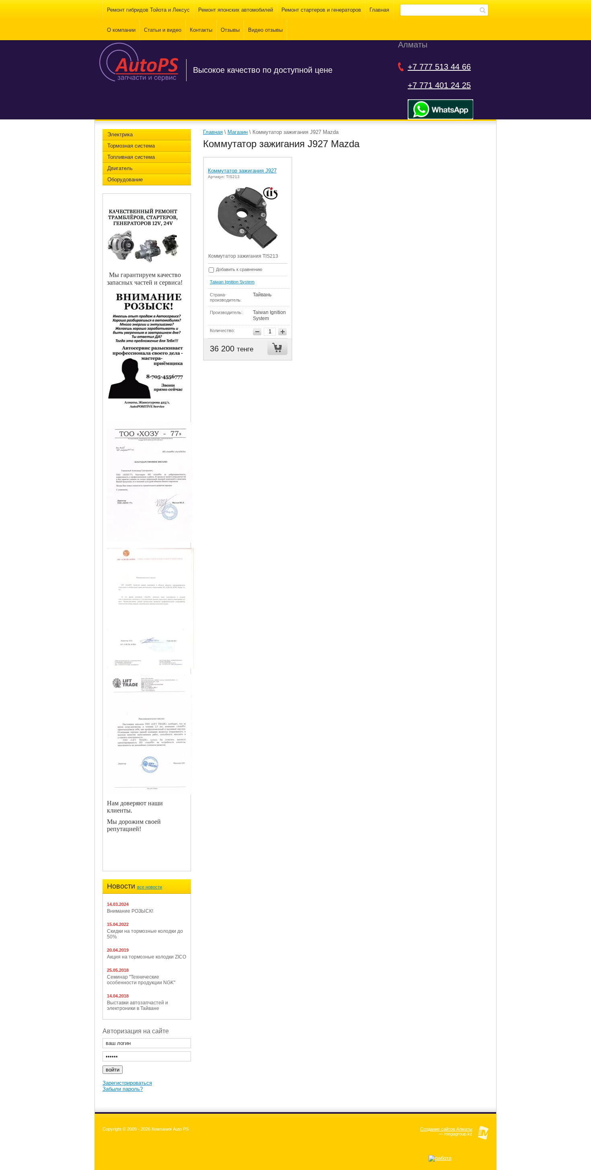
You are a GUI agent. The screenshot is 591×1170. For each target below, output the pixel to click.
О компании (121, 30)
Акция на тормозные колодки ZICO (146, 957)
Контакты (201, 30)
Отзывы (230, 30)
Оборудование (125, 180)
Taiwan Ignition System (232, 281)
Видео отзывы (265, 30)
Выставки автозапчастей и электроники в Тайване (137, 1005)
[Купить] (277, 348)
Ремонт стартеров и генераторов (321, 10)
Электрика (120, 134)
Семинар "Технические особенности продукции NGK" (141, 979)
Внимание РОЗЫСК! (130, 911)
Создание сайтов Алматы (446, 1129)
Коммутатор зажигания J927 (242, 171)
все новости (149, 887)
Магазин (238, 132)
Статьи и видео (162, 30)
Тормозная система (131, 146)
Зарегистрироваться (127, 1083)
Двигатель (120, 168)
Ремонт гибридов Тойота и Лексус (148, 10)
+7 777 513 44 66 (439, 66)
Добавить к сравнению (238, 269)
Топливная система (131, 157)
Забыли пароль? (123, 1089)
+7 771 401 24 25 (439, 85)
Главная (379, 10)
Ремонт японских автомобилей (235, 10)
